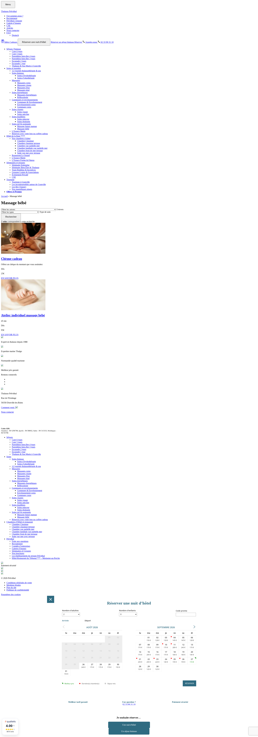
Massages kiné (23, 90)
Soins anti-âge (23, 114)
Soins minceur (23, 119)
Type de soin (45, 212)
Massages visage (24, 85)
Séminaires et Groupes (21, 551)
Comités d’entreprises (21, 546)
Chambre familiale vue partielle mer (32, 148)
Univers (60, 209)
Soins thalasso (18, 73)
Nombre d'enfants (127, 610)
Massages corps (24, 83)
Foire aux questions (20, 541)
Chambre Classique (25, 141)
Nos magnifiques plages (22, 189)
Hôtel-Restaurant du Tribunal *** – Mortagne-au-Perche (36, 558)
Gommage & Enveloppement (29, 102)
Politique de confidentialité (17, 590)
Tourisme (10, 179)
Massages (16, 80)
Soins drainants (23, 121)
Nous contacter (12, 30)
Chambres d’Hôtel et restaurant (19, 522)
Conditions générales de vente (19, 583)
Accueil (4, 196)
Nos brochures (18, 553)
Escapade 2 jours (19, 61)
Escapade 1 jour (18, 63)
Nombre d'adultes (70, 610)
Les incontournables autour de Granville (29, 184)
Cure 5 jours (17, 54)
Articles (9, 28)
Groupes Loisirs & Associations (25, 172)
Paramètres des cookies (11, 594)
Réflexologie (22, 97)
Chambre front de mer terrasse (30, 150)
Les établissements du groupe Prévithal (28, 556)
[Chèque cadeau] (23, 253)
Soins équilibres (18, 117)
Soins (8, 457)
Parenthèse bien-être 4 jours (23, 56)
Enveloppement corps (26, 104)
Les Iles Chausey (19, 187)
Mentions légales (13, 585)
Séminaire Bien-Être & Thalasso (25, 167)
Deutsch (15, 35)
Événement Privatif (20, 175)
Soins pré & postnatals (21, 124)
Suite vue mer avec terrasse (28, 153)
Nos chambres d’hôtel (21, 138)
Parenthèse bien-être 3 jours (23, 59)
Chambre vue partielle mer (28, 146)
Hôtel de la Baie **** (15, 136)
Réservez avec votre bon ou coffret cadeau (30, 133)
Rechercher (11, 217)
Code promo (181, 610)
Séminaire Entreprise (20, 165)
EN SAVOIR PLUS (9, 278)
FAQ (8, 33)
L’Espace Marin (18, 131)
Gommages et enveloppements (25, 100)
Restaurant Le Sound (21, 155)
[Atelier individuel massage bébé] (23, 309)
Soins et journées (13, 68)
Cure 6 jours (17, 51)
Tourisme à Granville (21, 182)
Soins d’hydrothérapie (26, 75)
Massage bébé (23, 129)
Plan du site (11, 587)
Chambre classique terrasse (28, 143)
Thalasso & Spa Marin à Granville (26, 66)
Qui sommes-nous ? (14, 16)
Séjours (9, 437)
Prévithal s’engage (14, 21)
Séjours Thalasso (13, 49)
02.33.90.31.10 (129, 704)
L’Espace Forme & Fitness (23, 160)
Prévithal (10, 539)
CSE (8, 25)
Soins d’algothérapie (26, 78)
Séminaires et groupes (15, 163)
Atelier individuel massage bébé (23, 315)
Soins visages (17, 109)
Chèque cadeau (11, 258)
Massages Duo (23, 88)
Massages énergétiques (27, 95)
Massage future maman (27, 126)
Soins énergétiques (20, 92)
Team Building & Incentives (24, 170)
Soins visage (22, 112)
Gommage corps (24, 107)
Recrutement (11, 18)
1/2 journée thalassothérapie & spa (26, 71)
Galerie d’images (13, 23)
